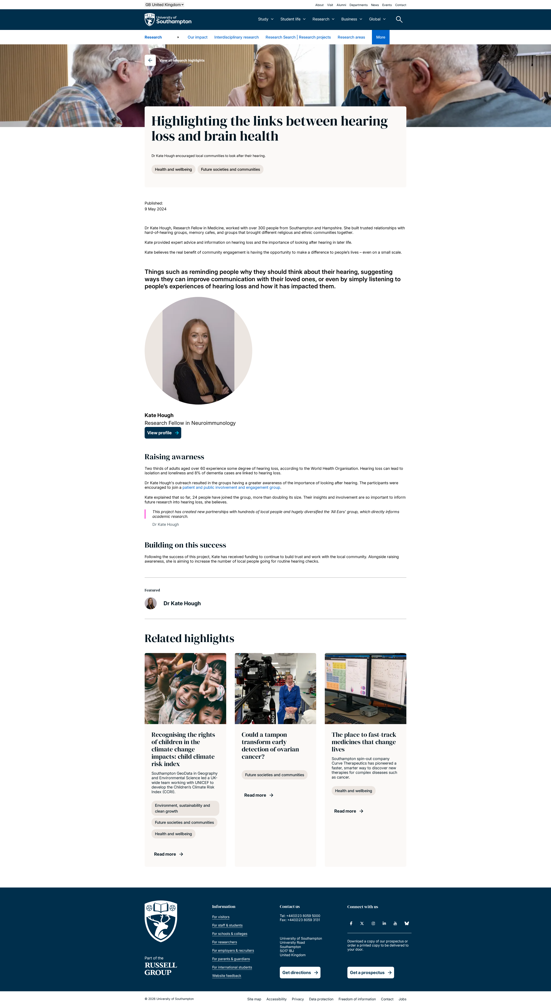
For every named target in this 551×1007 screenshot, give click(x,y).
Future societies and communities (230, 169)
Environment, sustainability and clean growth (182, 808)
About (319, 5)
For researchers (224, 942)
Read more (165, 854)
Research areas (351, 37)
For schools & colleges (229, 933)
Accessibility (276, 999)
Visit (330, 5)
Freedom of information (357, 999)
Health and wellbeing (173, 169)
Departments (359, 5)
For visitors (220, 917)
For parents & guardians (231, 959)
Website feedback (226, 975)
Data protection (321, 999)
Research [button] (321, 19)
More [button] (380, 37)
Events (387, 5)
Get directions (296, 972)
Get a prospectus (367, 972)
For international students (232, 967)
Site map (254, 999)
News (375, 5)
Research (153, 37)
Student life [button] (290, 19)
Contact (400, 5)
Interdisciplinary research (236, 37)
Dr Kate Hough (182, 603)
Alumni (341, 5)
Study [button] (263, 19)
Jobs (402, 999)
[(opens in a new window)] (351, 923)
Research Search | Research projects (298, 37)
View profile (159, 432)
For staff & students (227, 925)
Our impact (197, 37)
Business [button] (349, 19)
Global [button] (375, 19)
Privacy (298, 999)
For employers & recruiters (233, 950)
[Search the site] (397, 19)
